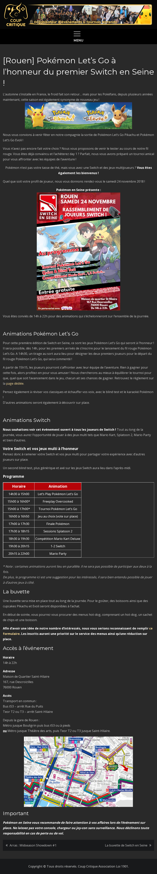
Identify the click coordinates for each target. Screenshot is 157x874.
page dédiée (15, 383)
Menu (78, 40)
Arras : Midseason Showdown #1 (33, 845)
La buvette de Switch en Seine (126, 845)
